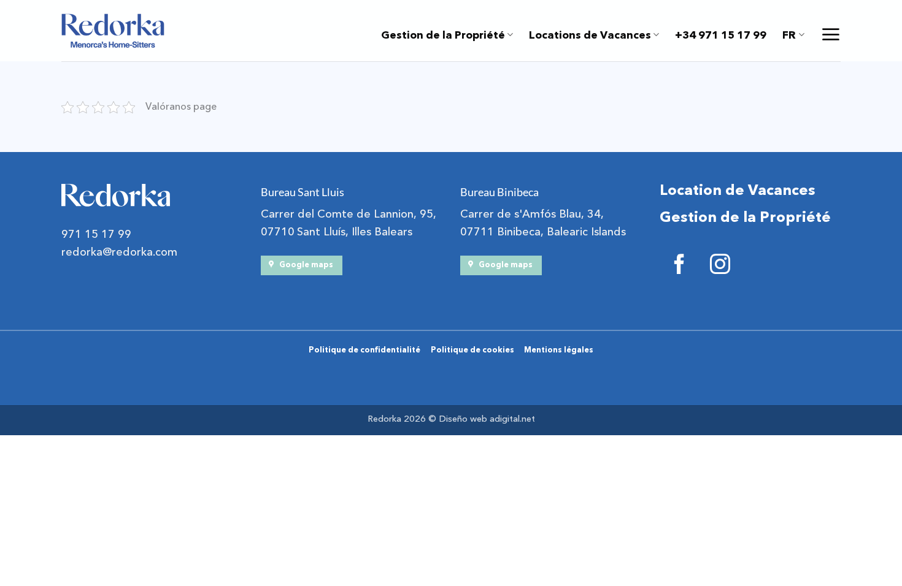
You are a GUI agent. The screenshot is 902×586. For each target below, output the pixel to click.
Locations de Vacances (590, 35)
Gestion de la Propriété (443, 35)
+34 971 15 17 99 (720, 35)
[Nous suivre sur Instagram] (720, 266)
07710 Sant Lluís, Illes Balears (336, 232)
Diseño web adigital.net (487, 419)
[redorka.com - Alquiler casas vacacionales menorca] (112, 30)
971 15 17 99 (96, 234)
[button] (830, 34)
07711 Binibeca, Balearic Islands (543, 232)
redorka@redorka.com (119, 252)
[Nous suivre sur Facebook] (680, 266)
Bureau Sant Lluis (302, 192)
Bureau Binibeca (499, 192)
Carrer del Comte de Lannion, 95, (348, 214)
